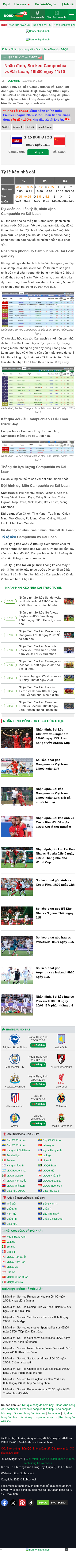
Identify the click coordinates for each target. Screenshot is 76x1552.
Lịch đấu (30, 127)
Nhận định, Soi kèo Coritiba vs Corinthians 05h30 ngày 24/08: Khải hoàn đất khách (36, 1340)
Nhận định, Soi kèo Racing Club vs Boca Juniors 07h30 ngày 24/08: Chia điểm (37, 1309)
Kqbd (6, 4)
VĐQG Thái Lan (16, 1185)
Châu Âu (12, 1208)
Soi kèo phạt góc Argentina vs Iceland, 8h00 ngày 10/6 (55, 972)
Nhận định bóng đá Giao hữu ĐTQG (33, 721)
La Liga (47, 1155)
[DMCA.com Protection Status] (52, 1502)
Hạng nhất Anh (15, 1165)
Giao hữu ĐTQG (16, 1190)
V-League (48, 1145)
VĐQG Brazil (50, 1165)
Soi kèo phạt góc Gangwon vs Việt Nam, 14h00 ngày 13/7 (52, 764)
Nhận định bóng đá (56, 17)
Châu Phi (12, 1218)
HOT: (4, 25)
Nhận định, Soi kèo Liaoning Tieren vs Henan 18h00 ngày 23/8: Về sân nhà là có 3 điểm (39, 690)
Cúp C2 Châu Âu (52, 1140)
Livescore (20, 4)
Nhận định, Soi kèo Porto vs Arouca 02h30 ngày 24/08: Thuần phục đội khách (36, 1391)
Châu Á (47, 1208)
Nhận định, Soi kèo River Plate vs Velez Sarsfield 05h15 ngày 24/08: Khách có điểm (37, 1350)
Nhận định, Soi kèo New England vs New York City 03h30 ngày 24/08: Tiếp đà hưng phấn (34, 1381)
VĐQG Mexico (15, 1175)
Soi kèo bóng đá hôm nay (29, 1413)
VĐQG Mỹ (48, 1170)
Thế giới (11, 1203)
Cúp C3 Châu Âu (16, 1145)
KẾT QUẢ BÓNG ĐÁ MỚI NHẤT (24, 1230)
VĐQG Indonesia (52, 1185)
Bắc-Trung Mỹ (51, 1213)
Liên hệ (44, 1458)
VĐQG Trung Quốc (17, 1277)
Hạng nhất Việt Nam (18, 1150)
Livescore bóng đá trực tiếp (37, 1409)
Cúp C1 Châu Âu (16, 1140)
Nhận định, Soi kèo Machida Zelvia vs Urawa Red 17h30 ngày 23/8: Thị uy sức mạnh (37, 649)
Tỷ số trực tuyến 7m (19, 25)
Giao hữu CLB (51, 1190)
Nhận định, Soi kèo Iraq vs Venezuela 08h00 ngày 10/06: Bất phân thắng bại (55, 1001)
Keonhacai (54, 1413)
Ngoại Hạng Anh (52, 1150)
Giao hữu (12, 1223)
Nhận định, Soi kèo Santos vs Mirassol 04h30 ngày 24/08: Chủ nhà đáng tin (34, 1360)
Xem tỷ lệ (18, 127)
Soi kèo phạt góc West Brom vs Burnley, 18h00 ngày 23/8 (40, 677)
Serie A (11, 1160)
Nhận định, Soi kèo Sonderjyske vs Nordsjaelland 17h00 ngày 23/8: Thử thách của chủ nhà (40, 601)
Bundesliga (13, 1155)
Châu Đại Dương (52, 1218)
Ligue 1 (47, 1160)
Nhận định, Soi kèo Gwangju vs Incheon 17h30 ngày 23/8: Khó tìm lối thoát (40, 664)
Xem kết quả (45, 127)
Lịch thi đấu (67, 4)
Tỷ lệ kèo (8, 537)
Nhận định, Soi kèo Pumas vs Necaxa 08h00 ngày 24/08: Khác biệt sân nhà (34, 1298)
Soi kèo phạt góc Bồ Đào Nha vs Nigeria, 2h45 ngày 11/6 (54, 913)
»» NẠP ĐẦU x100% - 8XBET (20, 57)
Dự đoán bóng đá (45, 4)
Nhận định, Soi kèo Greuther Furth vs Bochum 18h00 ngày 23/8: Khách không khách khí (38, 705)
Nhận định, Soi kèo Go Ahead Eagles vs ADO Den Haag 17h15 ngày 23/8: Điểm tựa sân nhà (40, 618)
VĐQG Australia (52, 1180)
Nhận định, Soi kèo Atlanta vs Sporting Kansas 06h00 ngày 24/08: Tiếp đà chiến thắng (36, 1329)
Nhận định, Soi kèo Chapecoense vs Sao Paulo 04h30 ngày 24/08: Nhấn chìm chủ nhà (36, 1371)
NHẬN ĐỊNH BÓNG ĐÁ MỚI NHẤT (22, 1289)
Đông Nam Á (50, 1203)
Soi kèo (6, 127)
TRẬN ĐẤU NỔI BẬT (18, 1029)
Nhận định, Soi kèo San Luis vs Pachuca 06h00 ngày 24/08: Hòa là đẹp (35, 1319)
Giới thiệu (32, 1458)
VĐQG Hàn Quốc (16, 1180)
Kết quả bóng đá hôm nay (38, 1405)
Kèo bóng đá (37, 17)
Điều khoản (58, 1458)
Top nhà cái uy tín (46, 1417)
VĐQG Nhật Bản (52, 1175)
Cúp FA (11, 1272)
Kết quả (38, 152)
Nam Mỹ (11, 1213)
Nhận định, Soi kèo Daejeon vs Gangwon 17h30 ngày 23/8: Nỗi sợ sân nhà (40, 635)
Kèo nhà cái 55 (42, 25)
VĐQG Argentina (16, 1170)
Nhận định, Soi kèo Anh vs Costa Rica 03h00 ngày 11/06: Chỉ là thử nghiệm (55, 822)
